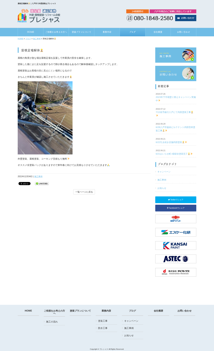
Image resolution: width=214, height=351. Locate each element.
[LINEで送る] (42, 183)
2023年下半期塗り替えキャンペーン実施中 (176, 97)
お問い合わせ (184, 310)
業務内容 (106, 310)
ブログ (28, 39)
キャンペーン (164, 171)
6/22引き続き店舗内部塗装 (169, 140)
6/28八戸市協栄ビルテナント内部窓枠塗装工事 (175, 127)
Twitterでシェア (176, 200)
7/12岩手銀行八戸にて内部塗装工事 (173, 111)
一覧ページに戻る (84, 192)
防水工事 (102, 328)
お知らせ (161, 188)
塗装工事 (102, 321)
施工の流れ (52, 321)
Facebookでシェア (176, 208)
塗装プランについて (80, 310)
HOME (20, 39)
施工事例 (37, 39)
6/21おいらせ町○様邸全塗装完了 (172, 152)
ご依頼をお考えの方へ (54, 312)
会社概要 (158, 310)
